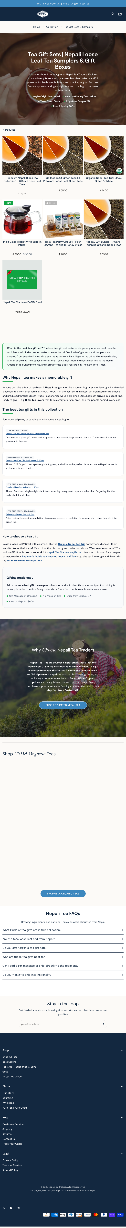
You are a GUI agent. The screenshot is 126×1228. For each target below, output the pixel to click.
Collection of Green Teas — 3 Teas (20, 514)
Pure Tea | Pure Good (14, 1107)
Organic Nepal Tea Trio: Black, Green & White (25, 460)
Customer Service (13, 1124)
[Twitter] (3, 1208)
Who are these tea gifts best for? (24, 957)
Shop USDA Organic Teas (63, 893)
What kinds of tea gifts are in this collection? (31, 930)
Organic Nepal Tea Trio (71, 544)
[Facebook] (11, 1208)
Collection (52, 27)
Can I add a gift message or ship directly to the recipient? (40, 965)
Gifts (5, 1071)
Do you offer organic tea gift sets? (24, 948)
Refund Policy (10, 1170)
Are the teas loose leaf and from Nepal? (28, 939)
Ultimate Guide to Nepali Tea (24, 560)
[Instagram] (18, 1208)
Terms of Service (12, 1165)
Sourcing (7, 1098)
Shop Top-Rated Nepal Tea (63, 705)
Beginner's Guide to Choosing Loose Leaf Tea (49, 556)
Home (36, 27)
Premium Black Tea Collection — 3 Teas (22, 487)
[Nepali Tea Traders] (43, 14)
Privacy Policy (10, 1160)
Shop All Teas (10, 1057)
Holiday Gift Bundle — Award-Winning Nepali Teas (27, 433)
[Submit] (103, 1024)
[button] (120, 14)
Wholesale (8, 1102)
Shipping (7, 1129)
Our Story (8, 1093)
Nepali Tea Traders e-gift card (65, 552)
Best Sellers (9, 1061)
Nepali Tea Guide (12, 1076)
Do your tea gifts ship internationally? (26, 974)
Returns (7, 1134)
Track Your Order (12, 1143)
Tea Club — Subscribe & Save (19, 1066)
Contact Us (9, 1139)
